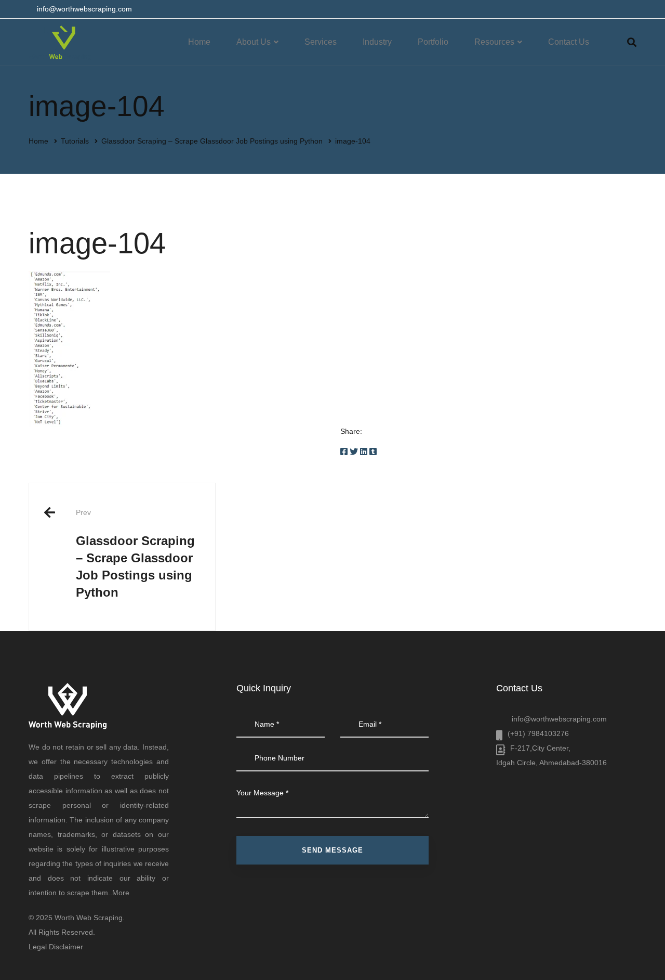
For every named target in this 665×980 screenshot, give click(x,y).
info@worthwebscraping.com (559, 719)
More (120, 892)
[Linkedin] (363, 451)
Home (38, 141)
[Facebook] (344, 451)
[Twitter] (354, 451)
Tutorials (75, 141)
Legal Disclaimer (56, 947)
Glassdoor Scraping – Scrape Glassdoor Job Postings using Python (212, 141)
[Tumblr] (373, 451)
